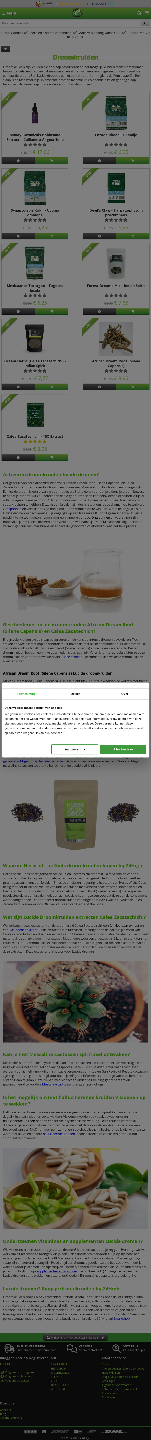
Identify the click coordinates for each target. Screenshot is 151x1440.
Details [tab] (75, 693)
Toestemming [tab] (26, 693)
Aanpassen (72, 749)
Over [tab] (124, 693)
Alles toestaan (123, 749)
